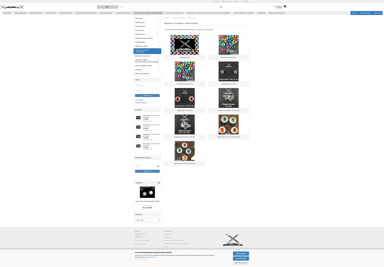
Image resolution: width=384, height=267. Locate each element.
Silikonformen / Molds (123, 13)
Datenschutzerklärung (150, 257)
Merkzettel (246, 1)
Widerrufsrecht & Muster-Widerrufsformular (177, 243)
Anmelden (147, 95)
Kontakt (168, 237)
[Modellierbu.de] (47, 7)
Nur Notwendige (241, 258)
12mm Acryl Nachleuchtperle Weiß (147, 201)
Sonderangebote (365, 13)
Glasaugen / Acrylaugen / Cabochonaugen (148, 13)
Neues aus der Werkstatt (277, 13)
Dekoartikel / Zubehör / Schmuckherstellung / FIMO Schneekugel (208, 13)
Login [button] (237, 1)
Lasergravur (261, 13)
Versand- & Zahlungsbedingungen (175, 240)
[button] (226, 1)
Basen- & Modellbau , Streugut (244, 13)
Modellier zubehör (65, 13)
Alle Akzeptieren (241, 253)
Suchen (354, 13)
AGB (167, 246)
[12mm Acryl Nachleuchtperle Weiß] (147, 192)
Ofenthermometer (36, 13)
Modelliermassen (20, 13)
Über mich (377, 13)
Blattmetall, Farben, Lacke (174, 13)
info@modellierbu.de (140, 244)
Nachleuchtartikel (106, 13)
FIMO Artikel (7, 13)
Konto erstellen (139, 100)
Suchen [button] (217, 1)
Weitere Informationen (241, 263)
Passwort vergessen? (141, 102)
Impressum (169, 234)
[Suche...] (221, 7)
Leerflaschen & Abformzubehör (86, 13)
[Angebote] (159, 183)
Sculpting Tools (50, 13)
